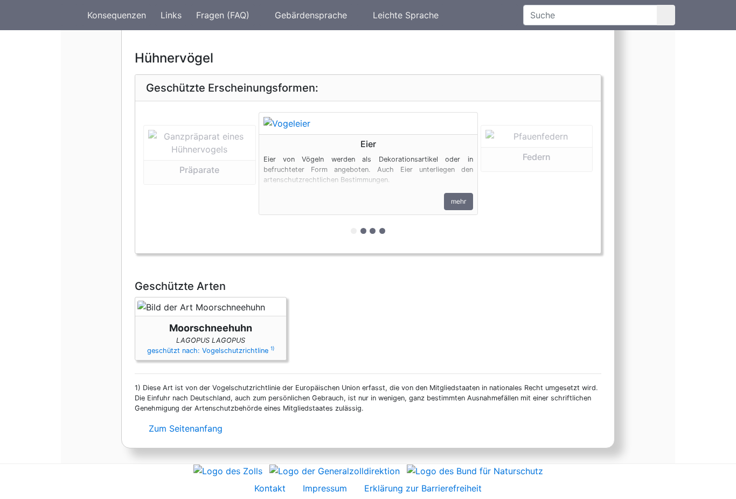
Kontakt (270, 488)
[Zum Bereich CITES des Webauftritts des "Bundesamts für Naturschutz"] (475, 470)
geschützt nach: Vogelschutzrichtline (210, 350)
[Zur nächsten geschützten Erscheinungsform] (368, 123)
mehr (458, 201)
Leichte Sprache (406, 15)
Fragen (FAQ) (222, 15)
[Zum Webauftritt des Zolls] (228, 470)
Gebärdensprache (311, 15)
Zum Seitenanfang (184, 428)
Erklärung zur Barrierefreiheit (423, 488)
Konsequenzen (116, 15)
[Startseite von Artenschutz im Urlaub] (69, 15)
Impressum (325, 488)
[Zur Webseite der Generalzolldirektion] (334, 470)
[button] (199, 177)
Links (171, 15)
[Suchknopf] (666, 15)
